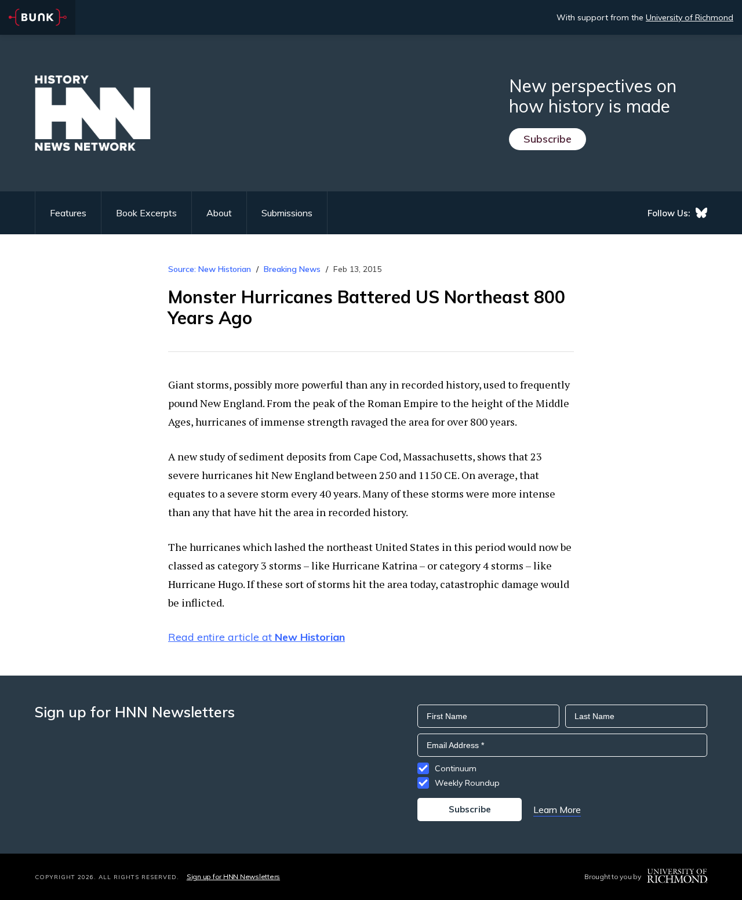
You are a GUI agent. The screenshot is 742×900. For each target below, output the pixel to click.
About (219, 213)
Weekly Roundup (467, 783)
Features (68, 213)
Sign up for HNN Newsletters (233, 876)
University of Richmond (689, 17)
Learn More (557, 809)
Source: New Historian (209, 269)
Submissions (286, 213)
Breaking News (292, 269)
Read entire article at (256, 637)
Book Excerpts (146, 213)
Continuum (456, 768)
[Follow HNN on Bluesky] (701, 213)
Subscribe (547, 139)
